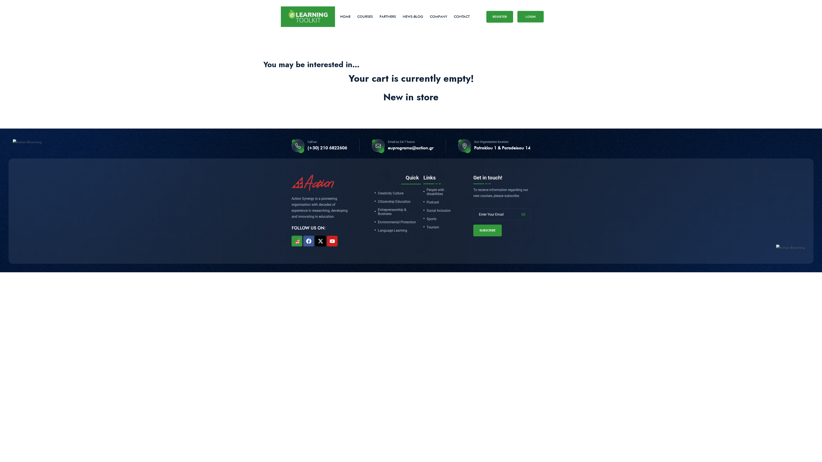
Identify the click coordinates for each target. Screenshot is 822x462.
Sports (431, 219)
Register (500, 17)
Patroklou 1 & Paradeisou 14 (502, 147)
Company (438, 17)
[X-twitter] (320, 241)
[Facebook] (308, 241)
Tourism (433, 227)
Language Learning (392, 230)
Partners (388, 17)
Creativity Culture (391, 193)
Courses (365, 17)
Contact (462, 17)
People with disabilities (435, 192)
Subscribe (488, 230)
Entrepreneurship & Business (392, 212)
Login (531, 17)
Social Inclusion (439, 211)
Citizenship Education (394, 202)
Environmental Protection (397, 222)
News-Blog (413, 17)
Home (345, 17)
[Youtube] (332, 241)
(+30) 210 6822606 (327, 147)
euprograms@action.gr (410, 147)
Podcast (433, 202)
